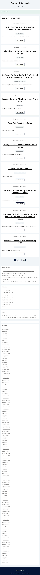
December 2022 (6, 426)
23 (7, 302)
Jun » (6, 306)
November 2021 (6, 455)
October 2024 (6, 378)
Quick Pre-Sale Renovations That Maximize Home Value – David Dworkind (18, 271)
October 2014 (6, 520)
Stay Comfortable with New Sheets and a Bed (20, 100)
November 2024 (6, 375)
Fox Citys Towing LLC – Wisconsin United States (13, 275)
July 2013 (5, 553)
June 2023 (5, 413)
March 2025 (5, 367)
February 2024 (6, 395)
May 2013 (5, 557)
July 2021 (5, 464)
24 (9, 302)
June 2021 (5, 466)
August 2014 (5, 524)
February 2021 (6, 475)
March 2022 (5, 446)
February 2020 (6, 502)
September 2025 (6, 353)
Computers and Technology (19, 81)
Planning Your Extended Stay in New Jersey (20, 52)
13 (3, 299)
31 (9, 304)
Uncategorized (20, 105)
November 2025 (6, 349)
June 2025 (5, 360)
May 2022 (5, 442)
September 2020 (6, 486)
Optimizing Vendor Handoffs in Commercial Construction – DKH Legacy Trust (19, 281)
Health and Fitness (19, 127)
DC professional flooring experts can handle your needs (20, 191)
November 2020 (6, 482)
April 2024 (5, 391)
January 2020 (5, 504)
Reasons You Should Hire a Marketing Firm (20, 241)
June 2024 (5, 387)
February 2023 (6, 422)
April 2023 (5, 418)
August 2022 (5, 435)
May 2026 (5, 336)
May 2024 (5, 389)
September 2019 (6, 511)
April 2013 (5, 560)
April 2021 (5, 471)
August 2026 (5, 329)
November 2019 (6, 506)
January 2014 (5, 540)
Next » (23, 260)
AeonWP (28, 572)
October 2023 (6, 404)
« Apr (3, 306)
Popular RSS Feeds (20, 3)
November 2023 (6, 402)
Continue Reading (20, 41)
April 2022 (5, 444)
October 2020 (6, 484)
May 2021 (5, 469)
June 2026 (5, 333)
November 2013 (6, 544)
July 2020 (5, 491)
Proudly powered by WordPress (15, 572)
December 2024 (6, 373)
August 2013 (5, 551)
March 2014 (5, 535)
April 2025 (5, 364)
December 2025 (6, 347)
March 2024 (5, 393)
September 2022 (6, 433)
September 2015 (6, 515)
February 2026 (6, 342)
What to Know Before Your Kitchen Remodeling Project (14, 273)
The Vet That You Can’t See (20, 169)
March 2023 (5, 420)
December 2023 (6, 400)
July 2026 (5, 331)
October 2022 (6, 431)
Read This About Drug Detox (20, 123)
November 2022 (6, 429)
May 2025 (5, 362)
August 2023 (5, 409)
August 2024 (5, 382)
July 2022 (5, 438)
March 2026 (5, 340)
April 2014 (5, 533)
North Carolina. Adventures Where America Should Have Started (20, 28)
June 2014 (5, 529)
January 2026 (5, 344)
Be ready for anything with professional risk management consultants (20, 76)
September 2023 (6, 407)
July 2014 (5, 526)
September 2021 (6, 460)
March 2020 (5, 500)
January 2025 (5, 371)
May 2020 (5, 495)
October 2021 (6, 458)
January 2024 (5, 398)
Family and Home (20, 57)
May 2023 (5, 415)
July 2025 (5, 358)
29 (6, 304)
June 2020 (5, 493)
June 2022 (5, 440)
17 (9, 299)
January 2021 (5, 478)
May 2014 (5, 531)
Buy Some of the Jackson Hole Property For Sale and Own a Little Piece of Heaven (20, 216)
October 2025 (6, 351)
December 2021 (6, 453)
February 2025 (6, 369)
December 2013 (6, 542)
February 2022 (6, 449)
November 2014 (6, 517)
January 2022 (5, 451)
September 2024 (6, 380)
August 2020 (5, 489)
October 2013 (6, 546)
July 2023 (5, 411)
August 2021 (5, 462)
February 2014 (6, 537)
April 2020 (5, 497)
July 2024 (5, 384)
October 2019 (6, 509)
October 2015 (6, 513)
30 (7, 304)
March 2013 (5, 562)
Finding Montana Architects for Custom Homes (20, 146)
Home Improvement (19, 33)
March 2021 (5, 473)
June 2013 (5, 555)
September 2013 (6, 549)
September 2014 (6, 522)
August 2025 (5, 355)
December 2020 (6, 480)
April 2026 (5, 338)
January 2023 (5, 424)
